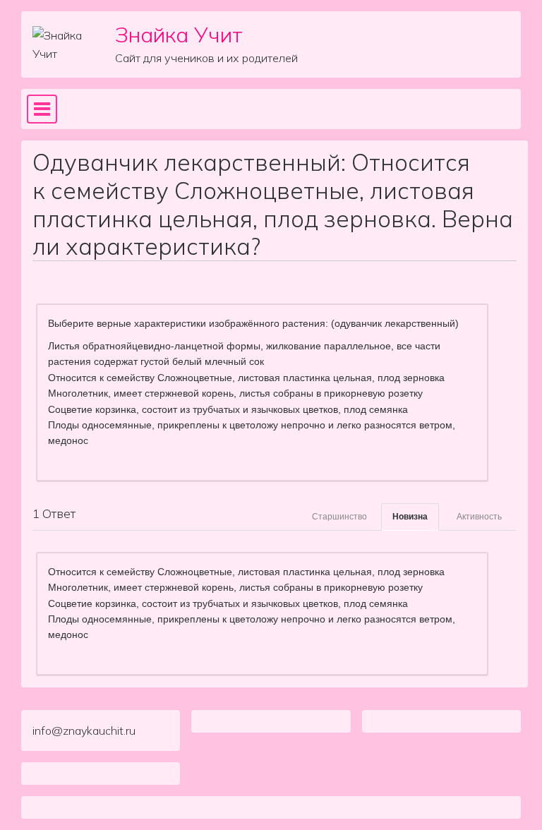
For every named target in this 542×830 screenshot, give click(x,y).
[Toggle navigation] (42, 109)
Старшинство (339, 517)
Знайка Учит (179, 34)
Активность (479, 517)
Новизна (410, 517)
